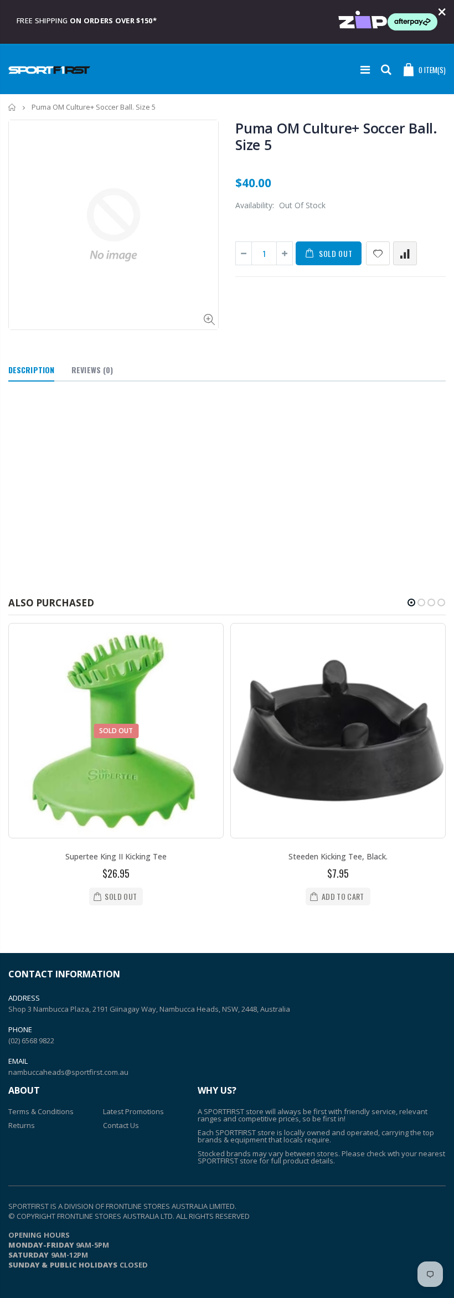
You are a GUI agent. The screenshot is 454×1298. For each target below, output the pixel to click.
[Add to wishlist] (378, 253)
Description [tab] (31, 369)
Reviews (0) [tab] (92, 369)
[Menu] (365, 69)
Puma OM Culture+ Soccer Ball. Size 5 (336, 136)
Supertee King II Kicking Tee (116, 856)
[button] (411, 602)
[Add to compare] (405, 253)
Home (12, 107)
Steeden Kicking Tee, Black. (338, 856)
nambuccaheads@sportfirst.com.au (68, 1072)
